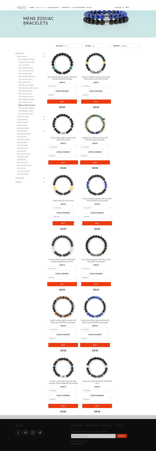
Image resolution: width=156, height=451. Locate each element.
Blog (89, 7)
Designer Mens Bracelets (27, 62)
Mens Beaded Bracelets (26, 68)
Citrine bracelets (22, 142)
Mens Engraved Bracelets (27, 59)
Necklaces (53, 7)
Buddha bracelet (22, 125)
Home (31, 7)
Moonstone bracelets (24, 154)
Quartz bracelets (22, 162)
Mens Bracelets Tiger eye (27, 76)
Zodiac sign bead (62, 91)
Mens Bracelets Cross (26, 102)
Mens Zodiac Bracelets (27, 105)
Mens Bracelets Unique (26, 111)
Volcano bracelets (22, 174)
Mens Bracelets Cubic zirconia (28, 88)
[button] (44, 53)
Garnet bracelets (22, 145)
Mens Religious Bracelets (27, 99)
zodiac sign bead (63, 395)
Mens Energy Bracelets (26, 114)
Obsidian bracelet (22, 157)
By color (59, 46)
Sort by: (116, 46)
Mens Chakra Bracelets (26, 71)
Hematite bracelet (22, 148)
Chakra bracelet (22, 122)
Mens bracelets (22, 56)
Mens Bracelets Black (25, 91)
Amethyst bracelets (23, 139)
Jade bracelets (21, 151)
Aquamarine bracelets (24, 134)
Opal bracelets (21, 159)
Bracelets (40, 7)
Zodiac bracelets (22, 131)
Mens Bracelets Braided (26, 85)
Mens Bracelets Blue (25, 94)
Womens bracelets (23, 116)
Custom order (79, 7)
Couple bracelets (22, 119)
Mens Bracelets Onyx (25, 79)
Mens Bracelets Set (25, 82)
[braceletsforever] (21, 8)
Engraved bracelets (23, 128)
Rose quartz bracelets (24, 165)
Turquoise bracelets (23, 171)
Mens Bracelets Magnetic (27, 108)
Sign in (118, 7)
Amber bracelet (22, 137)
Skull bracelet (21, 168)
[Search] (123, 7)
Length (62, 82)
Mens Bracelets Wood (26, 96)
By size (88, 46)
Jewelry (65, 7)
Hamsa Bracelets (24, 65)
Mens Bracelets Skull (25, 73)
